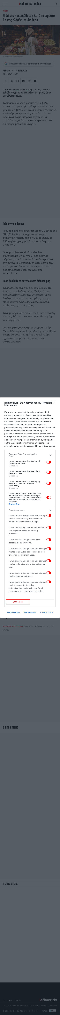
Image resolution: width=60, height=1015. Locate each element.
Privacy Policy (46, 612)
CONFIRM (18, 602)
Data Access (30, 612)
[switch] (48, 462)
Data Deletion (13, 612)
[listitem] (30, 455)
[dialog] (30, 507)
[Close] (54, 403)
